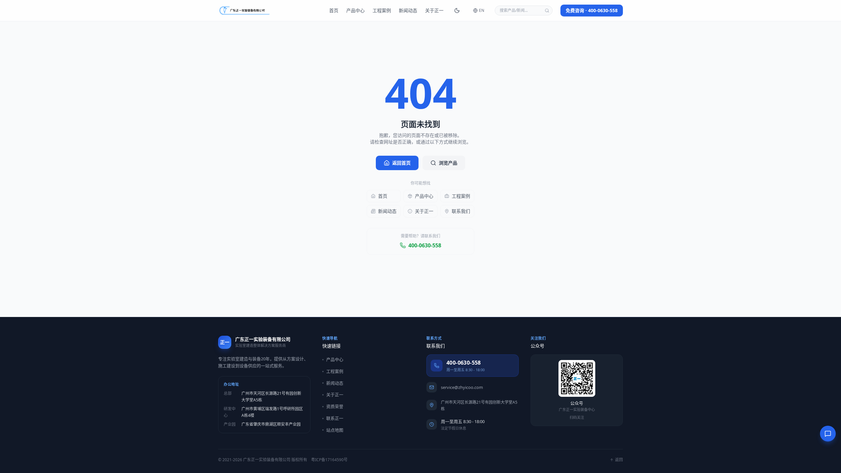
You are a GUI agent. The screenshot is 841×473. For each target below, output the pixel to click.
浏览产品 (448, 163)
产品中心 (355, 10)
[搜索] (547, 10)
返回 (619, 459)
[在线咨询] (828, 433)
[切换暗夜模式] (457, 10)
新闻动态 (408, 10)
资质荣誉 (334, 406)
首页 (333, 10)
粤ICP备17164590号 (329, 459)
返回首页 (401, 163)
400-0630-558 (424, 245)
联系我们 (461, 211)
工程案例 (382, 10)
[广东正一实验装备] (244, 10)
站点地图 (334, 430)
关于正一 (434, 10)
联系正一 (334, 418)
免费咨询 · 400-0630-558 (592, 10)
